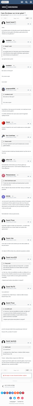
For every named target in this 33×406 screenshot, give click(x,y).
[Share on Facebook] (4, 393)
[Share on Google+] (7, 393)
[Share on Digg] (10, 393)
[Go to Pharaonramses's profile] (3, 175)
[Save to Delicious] (12, 393)
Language (12, 401)
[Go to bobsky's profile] (3, 196)
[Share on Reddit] (15, 393)
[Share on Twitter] (2, 393)
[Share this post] (30, 24)
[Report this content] (28, 24)
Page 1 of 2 (16, 18)
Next (27, 18)
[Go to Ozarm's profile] (3, 123)
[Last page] (31, 18)
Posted (11, 24)
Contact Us (20, 401)
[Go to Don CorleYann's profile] (3, 136)
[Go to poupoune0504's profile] (3, 89)
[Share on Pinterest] (23, 393)
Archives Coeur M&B (22, 15)
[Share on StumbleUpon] (18, 393)
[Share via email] (20, 393)
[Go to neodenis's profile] (3, 41)
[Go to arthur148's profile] (3, 160)
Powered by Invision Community (16, 403)
